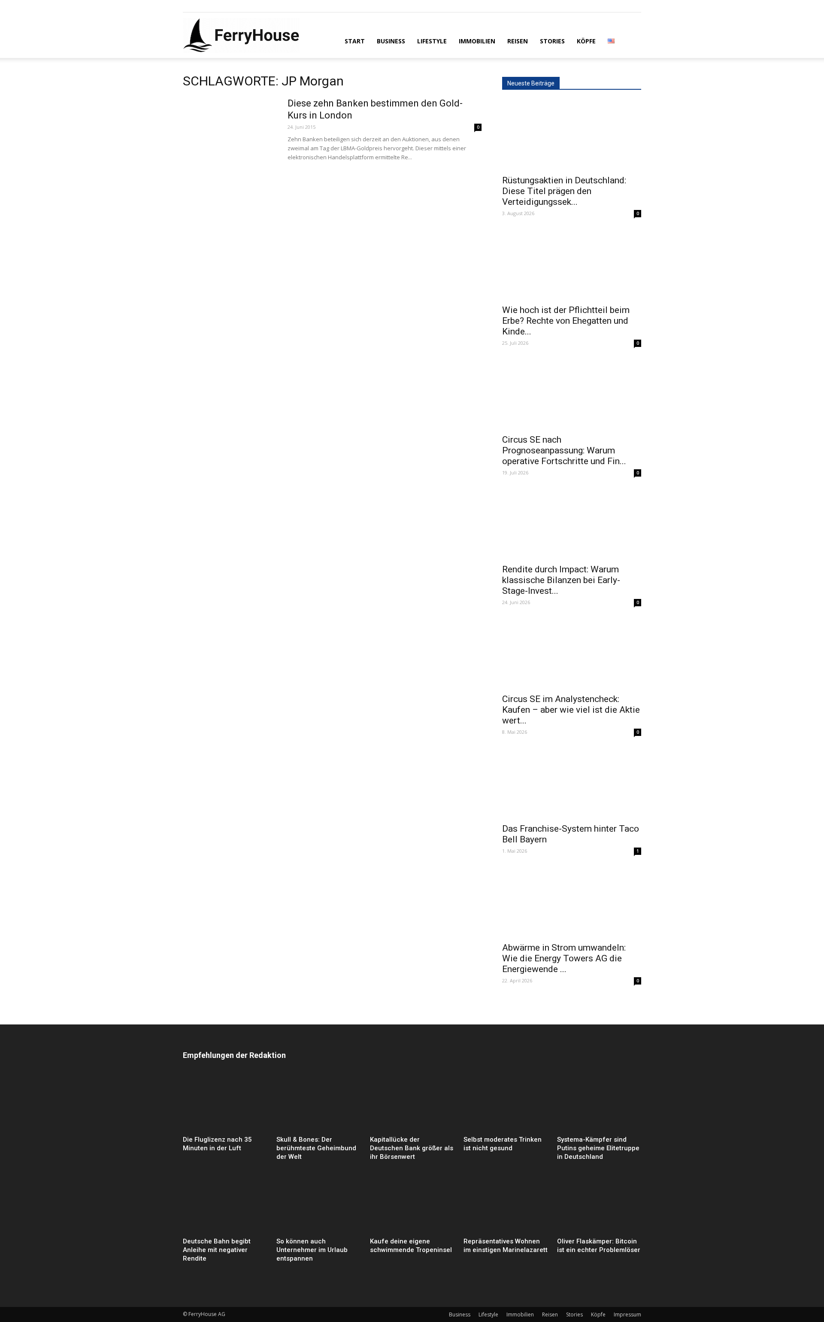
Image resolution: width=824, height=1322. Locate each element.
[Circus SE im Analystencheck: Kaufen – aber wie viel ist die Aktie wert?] (571, 654)
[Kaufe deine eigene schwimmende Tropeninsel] (412, 1205)
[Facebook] (189, 6)
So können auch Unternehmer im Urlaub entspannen (312, 1249)
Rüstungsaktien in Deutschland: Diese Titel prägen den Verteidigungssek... (564, 191)
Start (355, 41)
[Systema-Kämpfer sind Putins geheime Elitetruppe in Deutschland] (599, 1103)
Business (391, 41)
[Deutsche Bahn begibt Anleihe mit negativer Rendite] (225, 1205)
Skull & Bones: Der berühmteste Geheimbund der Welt (316, 1148)
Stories (552, 41)
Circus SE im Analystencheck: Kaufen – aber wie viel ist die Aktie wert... (571, 710)
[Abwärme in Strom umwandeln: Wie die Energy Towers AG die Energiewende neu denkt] (571, 902)
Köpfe (586, 41)
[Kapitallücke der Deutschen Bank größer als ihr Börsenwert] (412, 1103)
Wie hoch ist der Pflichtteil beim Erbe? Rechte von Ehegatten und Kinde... (566, 321)
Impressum (627, 1314)
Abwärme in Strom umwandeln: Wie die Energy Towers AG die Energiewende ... (564, 958)
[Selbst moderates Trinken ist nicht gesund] (506, 1103)
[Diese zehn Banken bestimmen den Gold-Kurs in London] (229, 129)
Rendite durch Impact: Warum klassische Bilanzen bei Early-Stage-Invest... (561, 580)
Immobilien (477, 41)
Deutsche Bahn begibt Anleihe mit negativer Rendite (217, 1249)
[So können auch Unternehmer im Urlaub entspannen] (318, 1205)
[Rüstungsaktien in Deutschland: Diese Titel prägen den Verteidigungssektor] (571, 135)
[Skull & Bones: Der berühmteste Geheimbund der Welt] (318, 1103)
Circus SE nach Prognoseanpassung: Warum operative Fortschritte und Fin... (564, 450)
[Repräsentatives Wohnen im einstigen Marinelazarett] (506, 1205)
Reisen (517, 41)
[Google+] (203, 6)
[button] (631, 40)
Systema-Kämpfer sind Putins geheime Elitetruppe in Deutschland (598, 1148)
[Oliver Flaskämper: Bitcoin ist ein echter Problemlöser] (599, 1205)
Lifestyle (432, 41)
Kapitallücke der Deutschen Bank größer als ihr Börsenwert (411, 1148)
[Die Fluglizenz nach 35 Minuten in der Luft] (225, 1103)
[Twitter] (217, 6)
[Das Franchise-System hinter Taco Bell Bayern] (571, 783)
